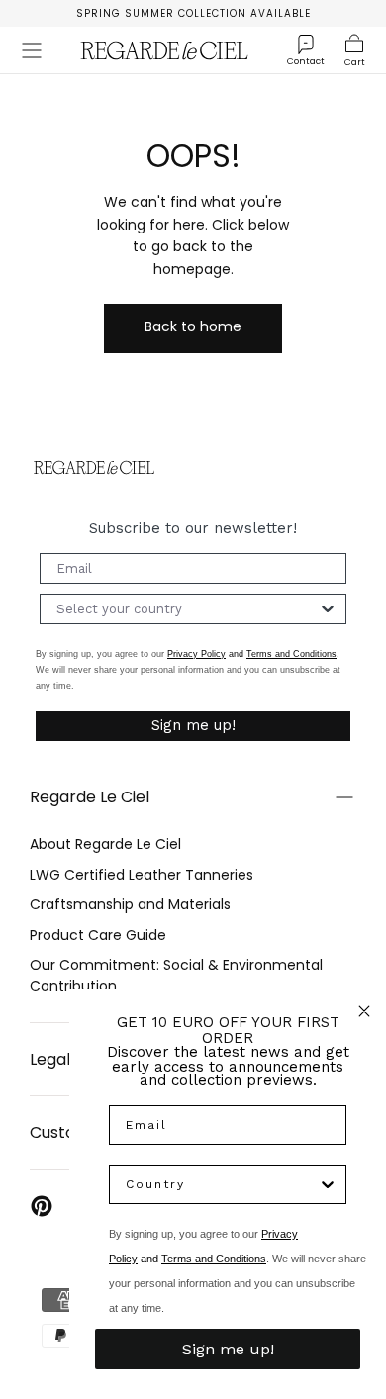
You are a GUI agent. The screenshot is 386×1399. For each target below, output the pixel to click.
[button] (32, 50)
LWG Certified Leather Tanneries (141, 875)
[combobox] (187, 609)
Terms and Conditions (291, 654)
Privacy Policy (196, 654)
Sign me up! (193, 725)
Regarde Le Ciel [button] (89, 797)
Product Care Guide (98, 935)
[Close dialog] (364, 1011)
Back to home (193, 326)
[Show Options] (328, 609)
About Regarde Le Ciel (105, 844)
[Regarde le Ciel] (94, 467)
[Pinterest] (41, 1206)
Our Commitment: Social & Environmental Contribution (176, 975)
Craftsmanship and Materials (130, 904)
